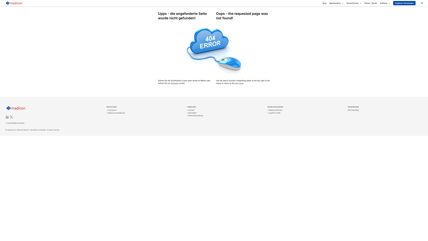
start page (239, 83)
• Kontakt (190, 110)
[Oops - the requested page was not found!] (215, 13)
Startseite (174, 83)
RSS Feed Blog (353, 110)
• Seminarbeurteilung (195, 115)
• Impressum (112, 110)
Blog (324, 3)
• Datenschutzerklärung (116, 113)
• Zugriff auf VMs (273, 113)
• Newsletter (192, 113)
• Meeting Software (274, 110)
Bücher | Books (370, 3)
